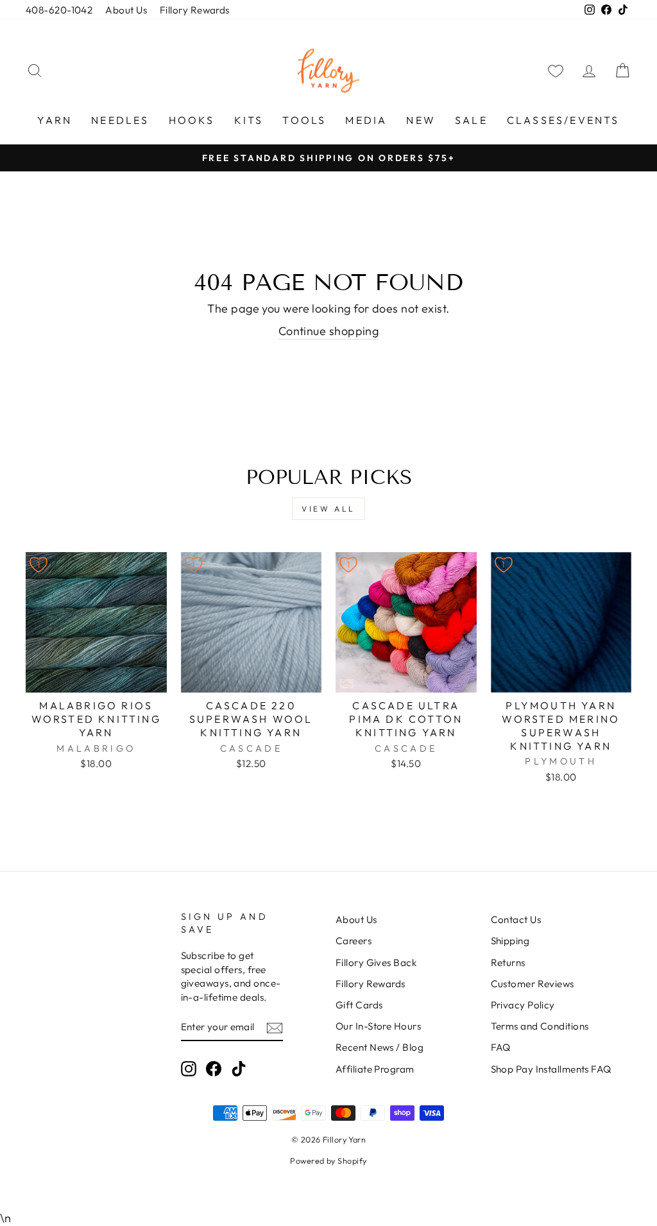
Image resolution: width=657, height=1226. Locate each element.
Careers (353, 941)
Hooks (192, 120)
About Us (126, 10)
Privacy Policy (523, 1005)
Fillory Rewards (195, 10)
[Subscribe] (274, 1027)
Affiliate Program (375, 1069)
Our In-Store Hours (378, 1026)
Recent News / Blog (379, 1047)
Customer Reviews (532, 984)
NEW (421, 120)
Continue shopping (328, 331)
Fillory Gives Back (376, 962)
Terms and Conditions (540, 1026)
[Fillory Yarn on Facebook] (213, 1068)
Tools (304, 120)
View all (328, 509)
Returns (508, 962)
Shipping (510, 941)
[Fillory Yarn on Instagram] (188, 1068)
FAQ (501, 1047)
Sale (471, 120)
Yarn (54, 120)
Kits (249, 120)
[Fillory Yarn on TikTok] (238, 1068)
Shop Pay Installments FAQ (551, 1069)
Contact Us (516, 919)
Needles (120, 120)
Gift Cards (359, 1005)
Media (366, 120)
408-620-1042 (59, 10)
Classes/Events (563, 120)
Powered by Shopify (328, 1160)
